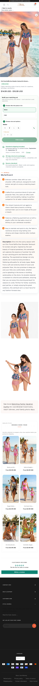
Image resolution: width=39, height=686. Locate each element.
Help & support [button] (7, 591)
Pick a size (19, 140)
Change (28, 152)
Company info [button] (7, 584)
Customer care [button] (7, 598)
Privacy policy (18, 678)
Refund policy (8, 678)
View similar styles (6, 10)
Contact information (21, 681)
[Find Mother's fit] (34, 128)
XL (18, 128)
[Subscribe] (34, 626)
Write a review (19, 572)
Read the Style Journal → (10, 615)
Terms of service (30, 678)
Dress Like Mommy (21, 675)
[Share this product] (36, 15)
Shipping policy (7, 681)
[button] (4, 5)
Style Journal (33, 681)
